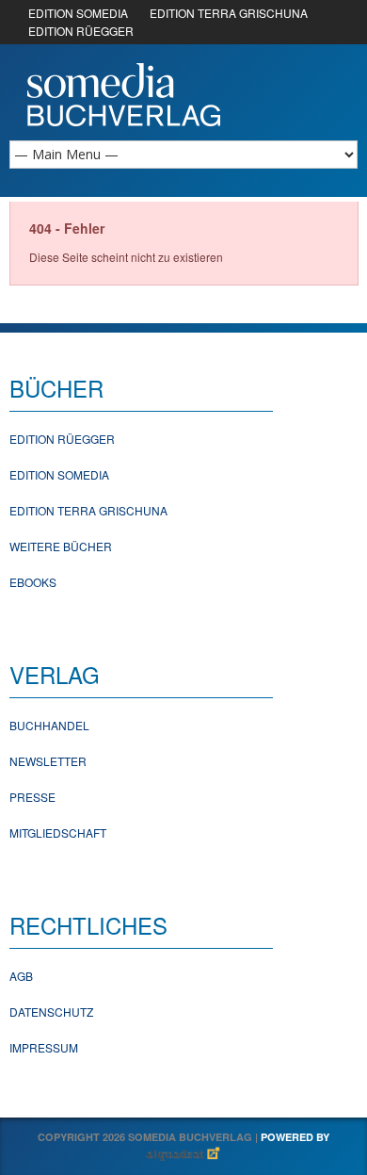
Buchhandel (49, 725)
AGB (21, 976)
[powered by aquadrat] (183, 1155)
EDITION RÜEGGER (81, 31)
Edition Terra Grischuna (88, 510)
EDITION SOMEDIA (78, 13)
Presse (32, 797)
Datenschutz (51, 1012)
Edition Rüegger (62, 439)
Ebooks (32, 582)
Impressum (43, 1047)
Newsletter (48, 761)
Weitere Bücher (60, 546)
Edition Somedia (59, 474)
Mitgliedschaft (57, 832)
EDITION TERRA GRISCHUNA (229, 13)
